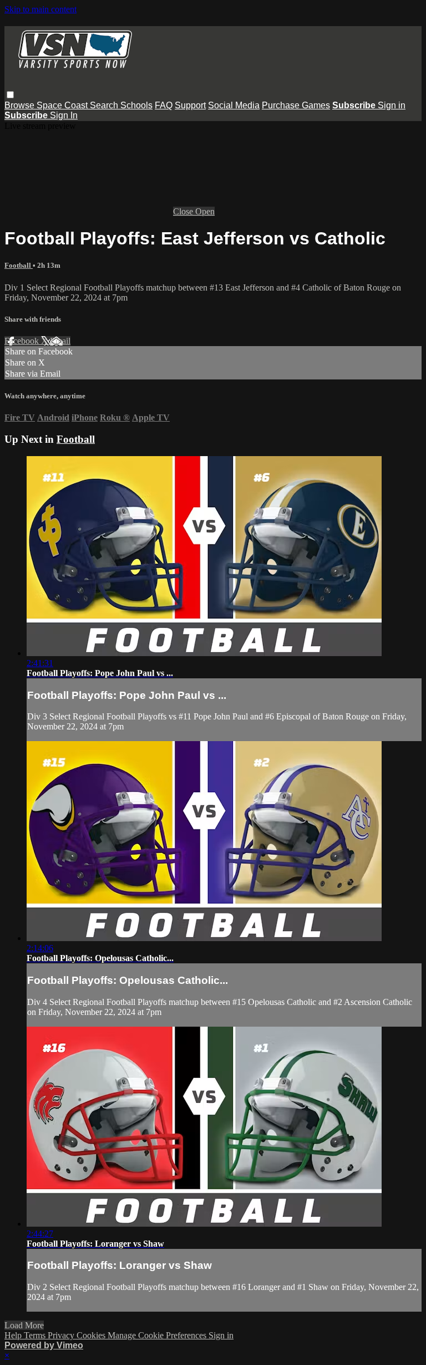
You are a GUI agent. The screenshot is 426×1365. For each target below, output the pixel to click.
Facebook (22, 341)
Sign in (391, 105)
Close (184, 211)
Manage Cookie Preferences (158, 1335)
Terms (36, 1335)
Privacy (62, 1335)
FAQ (164, 105)
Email (60, 341)
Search (105, 105)
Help (14, 1335)
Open (205, 211)
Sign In (64, 115)
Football (18, 265)
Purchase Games (296, 105)
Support (190, 105)
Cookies (92, 1335)
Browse (20, 105)
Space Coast (63, 105)
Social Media (234, 105)
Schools (136, 105)
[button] (10, 94)
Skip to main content (40, 9)
